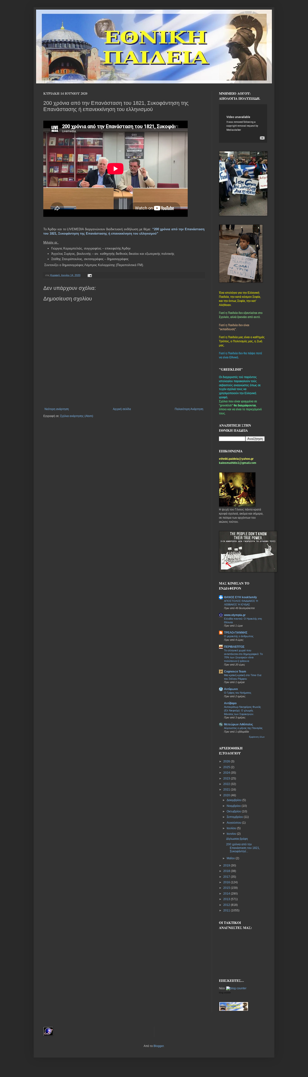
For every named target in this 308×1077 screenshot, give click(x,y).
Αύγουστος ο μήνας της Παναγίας (243, 728)
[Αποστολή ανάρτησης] (89, 275)
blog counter (225, 992)
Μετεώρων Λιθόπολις (238, 724)
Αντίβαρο (230, 703)
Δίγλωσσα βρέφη (237, 838)
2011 (227, 910)
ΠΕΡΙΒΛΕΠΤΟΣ (234, 646)
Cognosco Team (235, 671)
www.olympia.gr (235, 615)
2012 (227, 905)
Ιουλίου (232, 828)
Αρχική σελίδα (122, 409)
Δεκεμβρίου (234, 800)
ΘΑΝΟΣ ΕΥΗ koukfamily (240, 597)
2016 (227, 882)
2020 (227, 795)
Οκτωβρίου (234, 811)
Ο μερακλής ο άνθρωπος (238, 636)
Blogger (159, 1046)
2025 (227, 767)
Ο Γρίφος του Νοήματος (237, 692)
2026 (227, 761)
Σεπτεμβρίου (235, 817)
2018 (227, 871)
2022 (227, 784)
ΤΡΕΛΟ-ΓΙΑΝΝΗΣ (235, 632)
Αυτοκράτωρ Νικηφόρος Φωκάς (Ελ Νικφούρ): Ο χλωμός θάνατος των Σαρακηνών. (242, 710)
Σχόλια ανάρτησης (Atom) (76, 416)
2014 (227, 893)
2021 (227, 789)
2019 (227, 865)
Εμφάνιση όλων (257, 737)
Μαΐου (231, 858)
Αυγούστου (234, 822)
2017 (227, 876)
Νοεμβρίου (234, 806)
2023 (227, 778)
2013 (227, 899)
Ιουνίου (232, 833)
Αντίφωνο (231, 689)
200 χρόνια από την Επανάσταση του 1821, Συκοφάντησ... (243, 848)
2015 (227, 888)
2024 (227, 772)
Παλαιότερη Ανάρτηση (189, 409)
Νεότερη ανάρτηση (57, 409)
